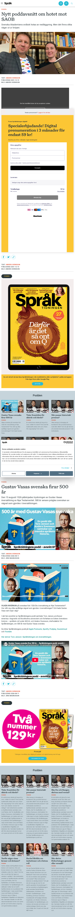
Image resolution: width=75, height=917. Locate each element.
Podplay (53, 629)
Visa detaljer (65, 468)
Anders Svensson (13, 78)
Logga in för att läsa (44, 112)
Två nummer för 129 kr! (37, 758)
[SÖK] (72, 3)
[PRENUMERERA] (61, 3)
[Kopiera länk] (13, 257)
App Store (37, 383)
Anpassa (36, 473)
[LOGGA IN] (66, 3)
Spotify (46, 629)
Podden (3, 9)
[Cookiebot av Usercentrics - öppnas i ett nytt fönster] (65, 442)
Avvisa (14, 473)
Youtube (8, 631)
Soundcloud (62, 629)
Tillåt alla (61, 473)
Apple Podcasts (35, 629)
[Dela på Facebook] (3, 257)
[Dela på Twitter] (8, 257)
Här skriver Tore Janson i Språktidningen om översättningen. (26, 637)
